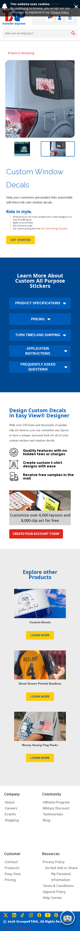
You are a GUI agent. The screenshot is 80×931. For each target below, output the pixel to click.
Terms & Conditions (58, 886)
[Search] (73, 33)
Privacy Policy (60, 12)
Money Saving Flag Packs (40, 745)
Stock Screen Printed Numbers (40, 683)
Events (10, 814)
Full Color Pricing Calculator (54, 228)
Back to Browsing (22, 53)
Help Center (52, 898)
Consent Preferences (17, 928)
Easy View (13, 874)
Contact (11, 862)
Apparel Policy (54, 892)
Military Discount (56, 808)
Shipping (12, 820)
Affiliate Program (56, 802)
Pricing (10, 880)
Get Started (20, 239)
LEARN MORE (40, 635)
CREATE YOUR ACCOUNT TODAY (36, 533)
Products (12, 868)
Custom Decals (40, 622)
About (10, 802)
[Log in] (60, 18)
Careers (11, 808)
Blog (46, 820)
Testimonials (53, 814)
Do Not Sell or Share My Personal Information (61, 874)
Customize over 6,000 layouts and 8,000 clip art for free (40, 518)
